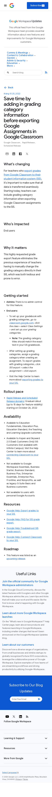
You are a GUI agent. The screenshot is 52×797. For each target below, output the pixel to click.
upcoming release (16, 558)
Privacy (19, 779)
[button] (26, 738)
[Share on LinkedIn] (13, 154)
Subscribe (37, 5)
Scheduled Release (12, 146)
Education (13, 63)
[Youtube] (7, 716)
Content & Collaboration (21, 55)
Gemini (12, 58)
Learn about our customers (18, 644)
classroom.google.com (21, 323)
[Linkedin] (20, 716)
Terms (25, 779)
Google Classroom (12, 142)
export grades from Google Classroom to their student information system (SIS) (22, 174)
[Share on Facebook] (20, 154)
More (11, 66)
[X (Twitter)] (14, 716)
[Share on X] (27, 154)
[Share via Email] (7, 154)
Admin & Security (17, 60)
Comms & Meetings (18, 53)
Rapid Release (28, 142)
